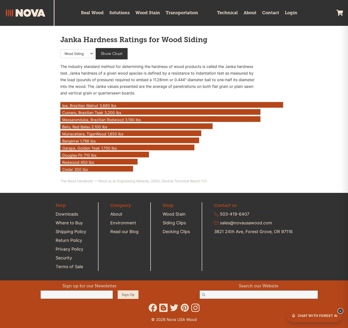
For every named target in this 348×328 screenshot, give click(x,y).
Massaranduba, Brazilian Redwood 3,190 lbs (101, 119)
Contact (270, 12)
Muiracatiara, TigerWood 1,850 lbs (92, 134)
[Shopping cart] (339, 12)
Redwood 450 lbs (78, 162)
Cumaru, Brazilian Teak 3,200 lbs (91, 112)
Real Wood (92, 12)
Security (64, 257)
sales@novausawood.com (246, 222)
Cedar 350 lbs (75, 169)
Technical (227, 12)
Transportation (182, 12)
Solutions (119, 12)
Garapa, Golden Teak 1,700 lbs (89, 148)
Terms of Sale (69, 266)
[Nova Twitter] (174, 308)
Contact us (225, 205)
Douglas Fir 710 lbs (79, 155)
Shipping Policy (71, 231)
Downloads (67, 214)
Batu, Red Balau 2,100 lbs (84, 126)
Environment (123, 222)
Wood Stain (147, 12)
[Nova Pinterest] (185, 308)
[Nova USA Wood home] (29, 13)
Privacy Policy (69, 249)
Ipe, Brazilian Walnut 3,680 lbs (89, 105)
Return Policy (69, 240)
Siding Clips (174, 222)
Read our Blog (124, 231)
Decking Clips (176, 231)
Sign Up (128, 295)
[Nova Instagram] (195, 308)
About (250, 12)
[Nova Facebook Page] (153, 308)
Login (291, 12)
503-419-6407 (234, 214)
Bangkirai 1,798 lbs (79, 141)
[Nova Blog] (163, 308)
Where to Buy (69, 222)
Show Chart (111, 54)
